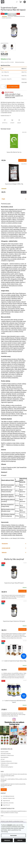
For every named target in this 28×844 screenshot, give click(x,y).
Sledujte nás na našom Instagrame (14, 723)
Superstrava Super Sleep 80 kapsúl (14, 583)
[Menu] (24, 1)
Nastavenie (13, 835)
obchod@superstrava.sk (8, 796)
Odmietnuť (7, 840)
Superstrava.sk (6, 800)
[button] (14, 594)
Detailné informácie (5, 115)
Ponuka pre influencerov (6, 761)
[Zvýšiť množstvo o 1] (6, 86)
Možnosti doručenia (19, 62)
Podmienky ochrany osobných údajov (9, 763)
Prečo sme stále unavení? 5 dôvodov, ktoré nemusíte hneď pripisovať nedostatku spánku (14, 775)
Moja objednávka (4, 757)
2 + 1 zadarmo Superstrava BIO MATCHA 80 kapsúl (14, 701)
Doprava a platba (4, 751)
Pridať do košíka (14, 86)
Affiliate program (4, 765)
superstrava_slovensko (8, 803)
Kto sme (2, 759)
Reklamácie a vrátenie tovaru (7, 755)
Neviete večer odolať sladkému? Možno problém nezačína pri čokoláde (14, 779)
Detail (23, 192)
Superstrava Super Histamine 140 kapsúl (14, 621)
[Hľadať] (16, 1)
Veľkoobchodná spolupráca (7, 767)
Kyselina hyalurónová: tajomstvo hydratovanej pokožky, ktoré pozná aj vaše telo (13, 784)
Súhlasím (19, 840)
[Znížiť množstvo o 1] (6, 87)
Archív (4, 789)
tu (7, 831)
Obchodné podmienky (6, 753)
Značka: (6, 18)
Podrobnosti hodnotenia (19, 16)
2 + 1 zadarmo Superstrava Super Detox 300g (14, 660)
